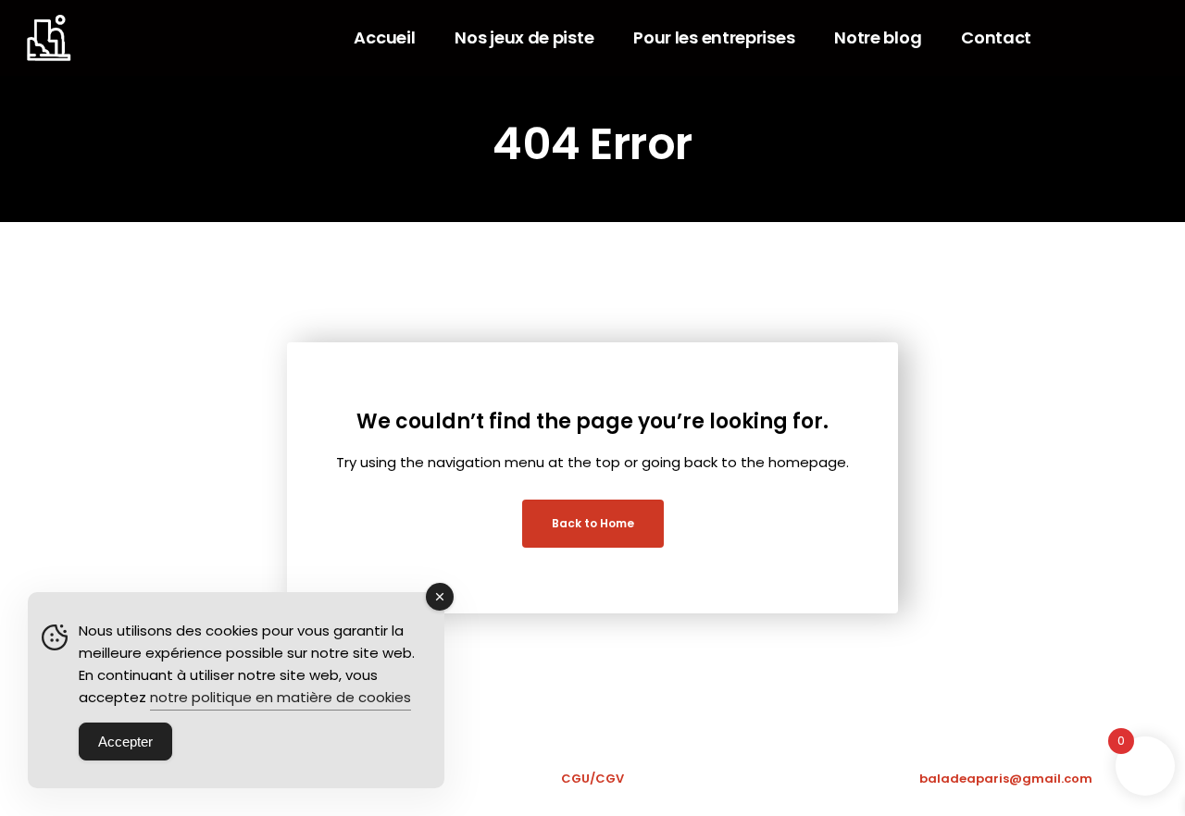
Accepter (125, 741)
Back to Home (593, 523)
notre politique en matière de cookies (280, 697)
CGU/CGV (592, 778)
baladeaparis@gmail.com (1005, 778)
